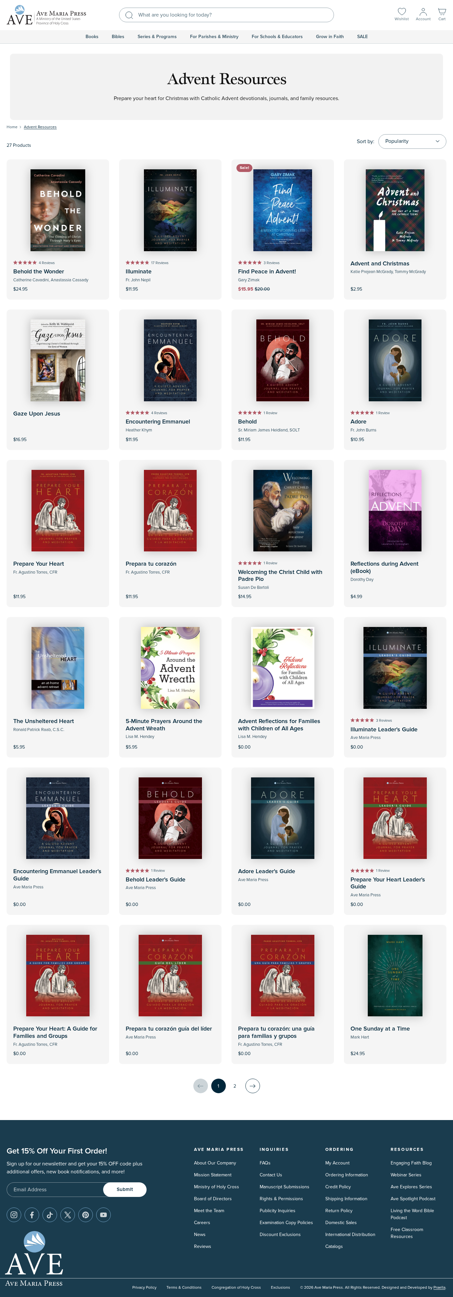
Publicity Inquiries (277, 1210)
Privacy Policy (144, 1287)
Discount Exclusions (280, 1234)
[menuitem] (92, 36)
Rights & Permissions (281, 1199)
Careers (202, 1222)
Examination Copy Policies (286, 1222)
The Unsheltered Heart (43, 721)
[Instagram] (14, 1215)
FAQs (265, 1163)
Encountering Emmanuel (158, 421)
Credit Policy (338, 1187)
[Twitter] (67, 1215)
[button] (442, 15)
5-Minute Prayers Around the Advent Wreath (164, 725)
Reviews (202, 1246)
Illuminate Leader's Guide (384, 729)
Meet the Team (209, 1210)
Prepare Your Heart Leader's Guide (388, 883)
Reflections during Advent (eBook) (385, 567)
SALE (362, 37)
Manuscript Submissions (284, 1187)
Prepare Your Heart (38, 564)
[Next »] (252, 1086)
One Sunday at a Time (380, 1029)
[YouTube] (103, 1215)
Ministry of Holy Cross (216, 1187)
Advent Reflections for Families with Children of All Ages (279, 725)
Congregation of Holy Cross (236, 1287)
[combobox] (226, 15)
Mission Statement (212, 1175)
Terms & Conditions (184, 1287)
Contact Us (271, 1175)
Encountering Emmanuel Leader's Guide (57, 875)
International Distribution (350, 1234)
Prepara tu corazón (151, 564)
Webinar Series (406, 1175)
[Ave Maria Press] (46, 15)
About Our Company (215, 1163)
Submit (125, 1189)
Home (12, 127)
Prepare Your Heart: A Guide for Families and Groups (55, 1032)
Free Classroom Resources (407, 1233)
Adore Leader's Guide (266, 871)
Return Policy (339, 1210)
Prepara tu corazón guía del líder (169, 1029)
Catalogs (334, 1246)
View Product (395, 592)
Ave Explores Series (411, 1187)
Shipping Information (346, 1199)
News (200, 1234)
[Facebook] (32, 1215)
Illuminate (139, 271)
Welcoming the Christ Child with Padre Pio (280, 576)
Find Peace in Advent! (267, 271)
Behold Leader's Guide (155, 879)
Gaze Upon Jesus (36, 414)
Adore (358, 421)
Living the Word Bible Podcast (412, 1214)
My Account (337, 1163)
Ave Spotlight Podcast (413, 1199)
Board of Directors (213, 1199)
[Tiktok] (49, 1215)
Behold (247, 421)
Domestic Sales (341, 1222)
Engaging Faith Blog (411, 1163)
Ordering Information (346, 1175)
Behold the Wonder (38, 271)
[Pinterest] (85, 1215)
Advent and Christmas (380, 263)
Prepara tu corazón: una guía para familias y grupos (276, 1032)
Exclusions (280, 1287)
